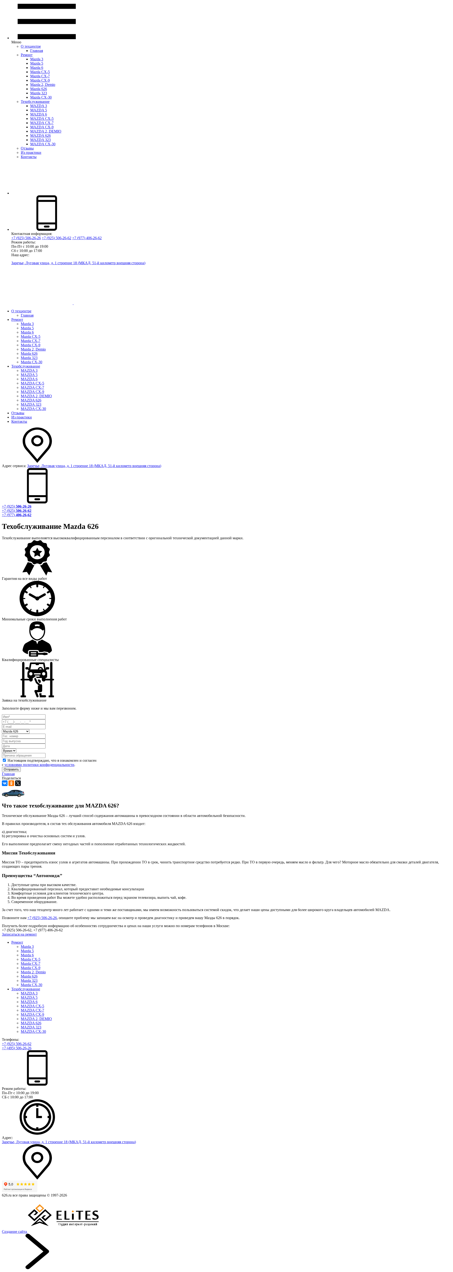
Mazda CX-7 (40, 76)
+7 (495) (16, 1048)
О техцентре (31, 46)
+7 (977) (16, 515)
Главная (36, 51)
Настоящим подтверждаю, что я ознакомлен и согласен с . (49, 762)
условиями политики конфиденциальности (39, 765)
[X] (18, 783)
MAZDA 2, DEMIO (45, 131)
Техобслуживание (35, 102)
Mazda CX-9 (40, 80)
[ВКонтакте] (5, 783)
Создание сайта (15, 1232)
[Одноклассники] (11, 783)
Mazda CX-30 (41, 97)
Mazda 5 (36, 63)
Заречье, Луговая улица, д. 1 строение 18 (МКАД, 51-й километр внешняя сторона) (78, 263)
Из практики (31, 153)
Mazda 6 (36, 68)
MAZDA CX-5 (42, 119)
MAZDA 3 (38, 106)
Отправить (11, 769)
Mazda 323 (38, 93)
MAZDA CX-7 (42, 123)
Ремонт (27, 55)
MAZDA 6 (38, 114)
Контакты (29, 157)
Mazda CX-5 (40, 72)
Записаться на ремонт (19, 934)
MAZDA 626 (40, 136)
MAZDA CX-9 (42, 127)
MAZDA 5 (38, 110)
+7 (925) (16, 506)
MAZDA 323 (40, 140)
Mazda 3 (36, 59)
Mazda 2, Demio (42, 85)
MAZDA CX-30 (42, 144)
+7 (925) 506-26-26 (42, 918)
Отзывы (27, 148)
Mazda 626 (38, 89)
